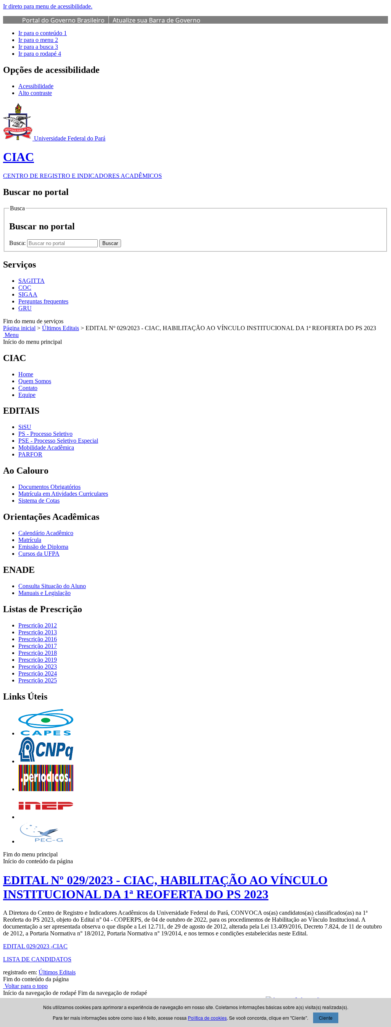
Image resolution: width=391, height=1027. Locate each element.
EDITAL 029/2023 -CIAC (35, 946)
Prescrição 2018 (37, 653)
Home (25, 374)
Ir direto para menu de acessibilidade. (47, 6)
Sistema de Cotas (39, 500)
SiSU (24, 427)
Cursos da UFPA (39, 553)
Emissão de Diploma (43, 546)
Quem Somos (34, 381)
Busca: (18, 243)
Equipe (27, 395)
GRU (25, 308)
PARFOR (30, 454)
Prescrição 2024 (37, 673)
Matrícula (29, 540)
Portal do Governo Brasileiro (63, 20)
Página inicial (19, 328)
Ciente (326, 1017)
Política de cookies (207, 1017)
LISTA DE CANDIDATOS (37, 959)
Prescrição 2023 (37, 666)
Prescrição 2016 (37, 639)
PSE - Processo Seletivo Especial (58, 440)
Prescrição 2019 (37, 659)
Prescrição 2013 (37, 632)
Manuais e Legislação (44, 593)
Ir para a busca (38, 47)
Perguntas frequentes (43, 301)
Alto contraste (35, 93)
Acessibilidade (35, 86)
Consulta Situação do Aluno (52, 586)
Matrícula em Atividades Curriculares (63, 493)
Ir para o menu (38, 40)
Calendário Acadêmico (45, 533)
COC (24, 287)
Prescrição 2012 (37, 625)
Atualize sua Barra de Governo (156, 20)
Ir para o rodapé (39, 53)
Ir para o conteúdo (42, 33)
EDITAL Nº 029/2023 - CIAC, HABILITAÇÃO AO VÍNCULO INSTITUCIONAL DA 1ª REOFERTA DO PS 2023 (165, 887)
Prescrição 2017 (37, 646)
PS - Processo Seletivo (45, 433)
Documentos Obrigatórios (49, 487)
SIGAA (27, 294)
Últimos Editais (60, 328)
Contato (27, 388)
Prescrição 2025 (37, 680)
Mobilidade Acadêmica (46, 447)
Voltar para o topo (25, 986)
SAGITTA (31, 280)
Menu (11, 335)
